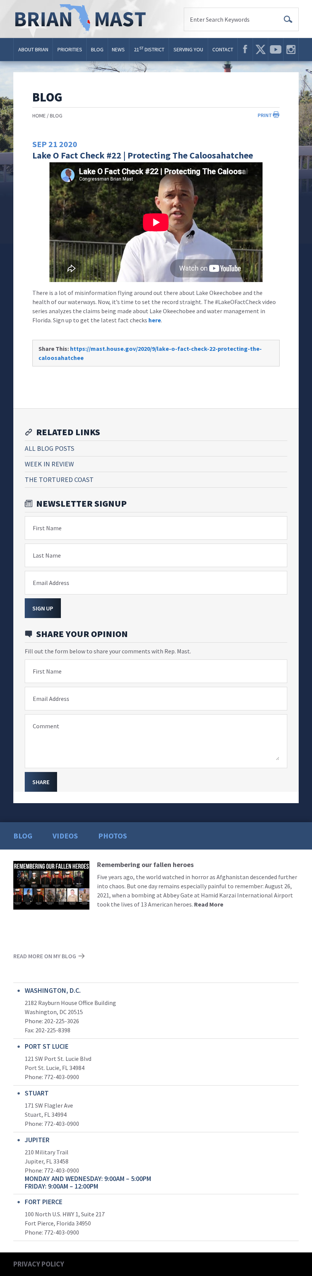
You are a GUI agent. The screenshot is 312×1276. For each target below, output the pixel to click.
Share (40, 782)
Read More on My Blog (44, 956)
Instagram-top (290, 49)
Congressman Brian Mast (82, 19)
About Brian (33, 49)
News (118, 49)
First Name (47, 528)
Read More (208, 904)
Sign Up (42, 608)
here (154, 320)
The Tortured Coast (59, 479)
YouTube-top (275, 49)
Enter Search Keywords (220, 19)
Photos (112, 835)
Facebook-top (245, 49)
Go (288, 19)
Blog (97, 49)
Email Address (51, 582)
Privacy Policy (38, 1263)
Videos (65, 835)
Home (39, 115)
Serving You (188, 49)
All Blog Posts (49, 448)
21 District (149, 49)
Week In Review (49, 464)
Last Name (47, 555)
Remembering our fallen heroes (145, 864)
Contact (222, 49)
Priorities (69, 49)
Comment (46, 726)
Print (265, 115)
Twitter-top (260, 49)
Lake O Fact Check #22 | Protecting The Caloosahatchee (142, 155)
